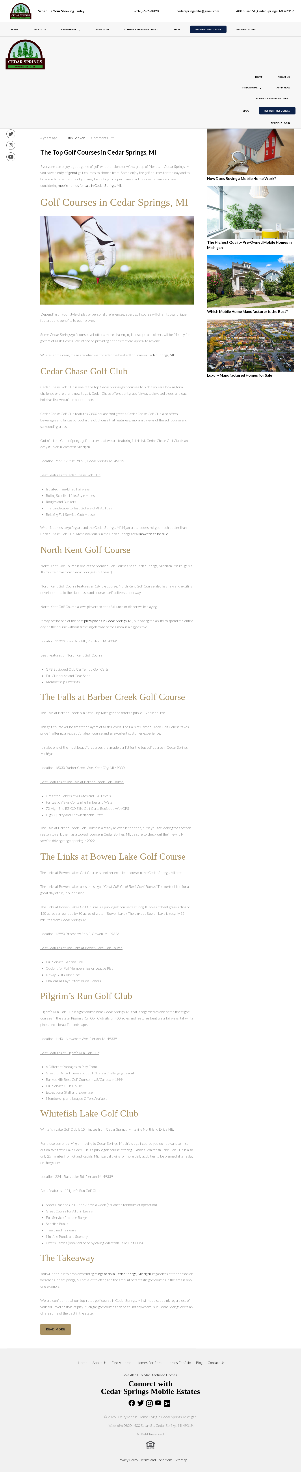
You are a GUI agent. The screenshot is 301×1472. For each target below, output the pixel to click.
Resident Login (246, 29)
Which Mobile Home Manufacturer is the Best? (247, 311)
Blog (177, 29)
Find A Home (69, 29)
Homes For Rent (149, 1362)
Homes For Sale (179, 1362)
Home (14, 29)
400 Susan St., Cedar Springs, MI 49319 (265, 11)
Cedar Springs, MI (160, 355)
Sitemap (181, 1460)
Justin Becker (74, 138)
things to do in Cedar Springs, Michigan (123, 1274)
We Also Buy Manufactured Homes (150, 1375)
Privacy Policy (127, 1460)
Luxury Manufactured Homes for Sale (239, 375)
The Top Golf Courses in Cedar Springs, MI (98, 152)
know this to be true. (153, 534)
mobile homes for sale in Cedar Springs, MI (89, 185)
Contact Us (216, 1362)
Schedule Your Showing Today (61, 11)
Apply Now (102, 29)
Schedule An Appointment (141, 29)
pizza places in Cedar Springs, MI (108, 621)
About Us (40, 29)
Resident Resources (208, 29)
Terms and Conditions (156, 1460)
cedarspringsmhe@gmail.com (198, 11)
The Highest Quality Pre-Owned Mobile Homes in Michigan (249, 245)
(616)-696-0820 (146, 11)
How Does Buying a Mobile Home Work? (241, 178)
